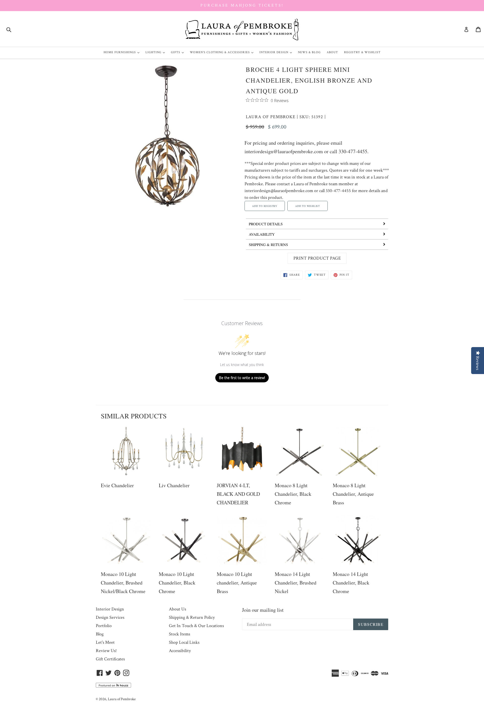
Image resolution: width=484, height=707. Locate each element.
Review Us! (106, 651)
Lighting (156, 52)
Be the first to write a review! (242, 377)
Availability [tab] (262, 234)
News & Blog (309, 52)
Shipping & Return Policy (192, 617)
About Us (177, 609)
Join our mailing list (263, 609)
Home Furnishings (123, 52)
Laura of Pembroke (270, 117)
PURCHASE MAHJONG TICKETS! (241, 5)
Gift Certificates (110, 659)
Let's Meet (105, 642)
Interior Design (276, 52)
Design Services (110, 617)
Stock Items (179, 634)
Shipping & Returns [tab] (268, 244)
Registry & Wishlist (362, 52)
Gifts (178, 52)
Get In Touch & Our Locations (196, 626)
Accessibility (180, 651)
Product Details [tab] (266, 223)
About (332, 52)
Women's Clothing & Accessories (223, 52)
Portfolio (104, 626)
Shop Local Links (184, 642)
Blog (100, 634)
